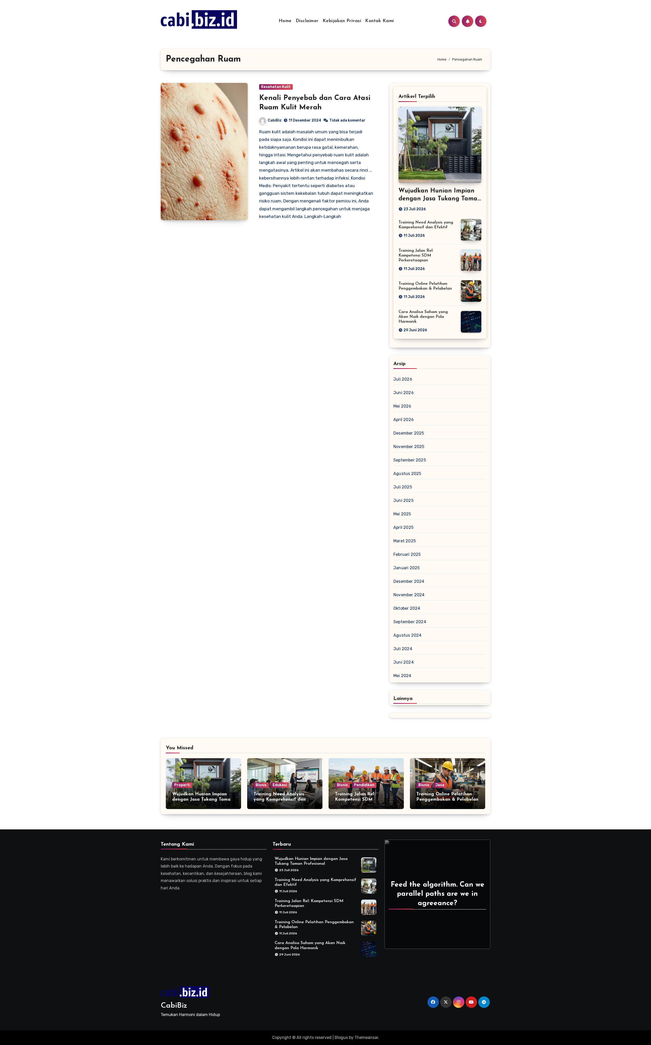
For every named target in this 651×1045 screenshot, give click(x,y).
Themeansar (366, 1037)
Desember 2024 (408, 581)
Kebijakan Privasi (342, 21)
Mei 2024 (402, 675)
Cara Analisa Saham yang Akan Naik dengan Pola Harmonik (423, 317)
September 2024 (409, 621)
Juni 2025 (403, 500)
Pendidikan (364, 785)
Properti (182, 785)
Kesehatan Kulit (276, 87)
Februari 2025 (407, 554)
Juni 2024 (403, 662)
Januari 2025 (406, 567)
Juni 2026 (403, 392)
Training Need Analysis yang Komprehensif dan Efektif (280, 800)
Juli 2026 (402, 379)
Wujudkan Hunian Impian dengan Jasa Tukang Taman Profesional (439, 199)
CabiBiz (275, 120)
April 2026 (403, 419)
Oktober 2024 (406, 608)
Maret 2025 (404, 541)
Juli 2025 (402, 487)
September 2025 (409, 460)
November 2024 (409, 594)
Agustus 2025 (407, 473)
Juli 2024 (402, 648)
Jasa (439, 785)
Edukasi (280, 785)
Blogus (341, 1037)
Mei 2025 (402, 514)
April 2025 (403, 527)
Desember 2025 (408, 433)
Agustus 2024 (407, 635)
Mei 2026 (402, 406)
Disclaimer (307, 21)
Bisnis (261, 785)
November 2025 (408, 446)
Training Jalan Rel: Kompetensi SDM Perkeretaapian (415, 255)
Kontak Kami (379, 21)
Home (285, 21)
